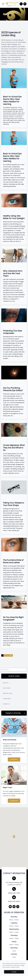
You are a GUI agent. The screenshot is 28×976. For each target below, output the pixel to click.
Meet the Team (7, 693)
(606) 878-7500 (14, 893)
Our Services (6, 688)
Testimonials (6, 698)
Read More (14, 759)
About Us (5, 683)
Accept (14, 972)
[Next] (11, 655)
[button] (3, 4)
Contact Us (6, 704)
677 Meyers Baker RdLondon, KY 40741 (14, 883)
